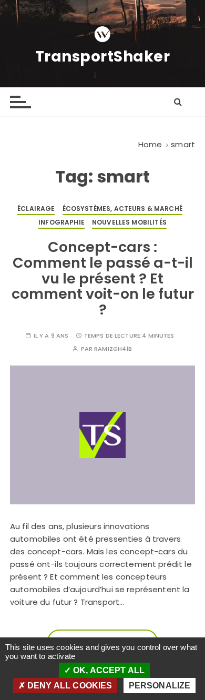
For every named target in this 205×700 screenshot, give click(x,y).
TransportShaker (102, 56)
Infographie (61, 222)
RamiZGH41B (113, 349)
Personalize (160, 685)
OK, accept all (108, 670)
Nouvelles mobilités (129, 222)
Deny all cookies (68, 685)
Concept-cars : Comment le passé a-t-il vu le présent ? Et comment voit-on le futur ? (103, 278)
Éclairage (36, 208)
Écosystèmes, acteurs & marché (122, 208)
